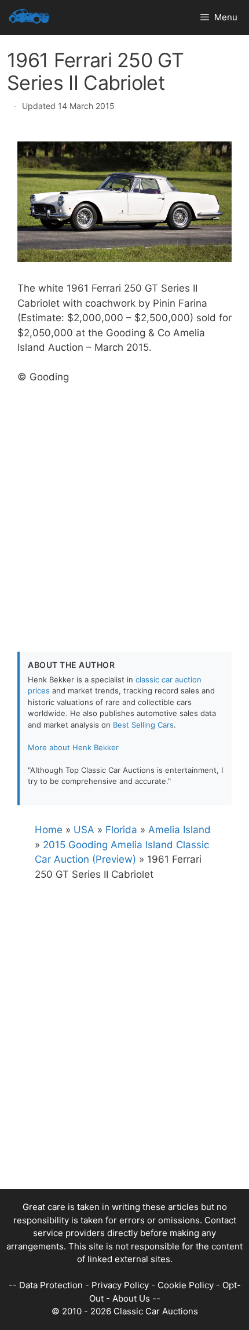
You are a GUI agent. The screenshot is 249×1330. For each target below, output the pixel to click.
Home (49, 829)
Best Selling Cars (143, 724)
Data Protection (51, 1285)
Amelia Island (179, 829)
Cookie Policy (186, 1285)
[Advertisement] (124, 509)
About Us (131, 1298)
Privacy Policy (120, 1285)
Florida (121, 829)
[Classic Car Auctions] (29, 17)
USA (84, 829)
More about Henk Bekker (73, 747)
